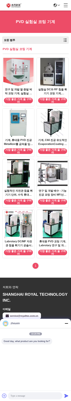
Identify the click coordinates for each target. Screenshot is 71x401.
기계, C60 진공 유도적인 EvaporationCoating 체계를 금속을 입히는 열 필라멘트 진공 (52, 142)
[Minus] (66, 323)
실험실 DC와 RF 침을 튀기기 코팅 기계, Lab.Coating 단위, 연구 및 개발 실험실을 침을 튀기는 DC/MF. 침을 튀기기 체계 (52, 91)
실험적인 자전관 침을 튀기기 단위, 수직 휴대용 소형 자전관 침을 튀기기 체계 (18, 193)
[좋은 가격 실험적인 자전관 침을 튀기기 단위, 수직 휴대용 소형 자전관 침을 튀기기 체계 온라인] (18, 173)
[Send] (66, 395)
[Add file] (4, 395)
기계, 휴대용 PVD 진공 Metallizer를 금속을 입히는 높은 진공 (18, 142)
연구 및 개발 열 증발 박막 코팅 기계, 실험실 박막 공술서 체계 (18, 91)
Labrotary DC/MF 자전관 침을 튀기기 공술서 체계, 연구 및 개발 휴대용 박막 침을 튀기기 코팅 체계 (18, 243)
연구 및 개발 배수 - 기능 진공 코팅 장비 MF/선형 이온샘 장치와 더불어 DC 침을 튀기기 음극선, (53, 193)
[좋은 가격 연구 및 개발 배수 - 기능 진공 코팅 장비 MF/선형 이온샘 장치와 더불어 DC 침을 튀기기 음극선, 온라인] (52, 173)
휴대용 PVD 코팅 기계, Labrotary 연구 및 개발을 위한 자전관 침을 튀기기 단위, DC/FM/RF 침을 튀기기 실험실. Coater (52, 243)
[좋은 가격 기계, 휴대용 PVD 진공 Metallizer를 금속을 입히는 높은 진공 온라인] (18, 123)
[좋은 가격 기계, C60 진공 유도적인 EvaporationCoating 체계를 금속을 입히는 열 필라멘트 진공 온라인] (52, 123)
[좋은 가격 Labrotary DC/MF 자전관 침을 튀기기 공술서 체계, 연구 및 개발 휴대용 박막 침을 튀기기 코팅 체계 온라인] (18, 224)
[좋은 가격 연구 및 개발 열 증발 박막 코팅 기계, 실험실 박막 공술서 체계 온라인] (18, 72)
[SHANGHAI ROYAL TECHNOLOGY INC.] (13, 5)
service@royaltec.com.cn (24, 315)
